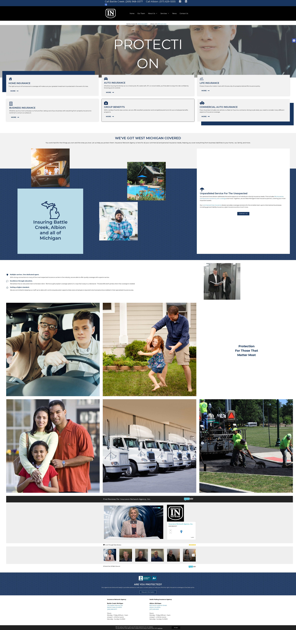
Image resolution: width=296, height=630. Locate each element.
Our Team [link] (141, 13)
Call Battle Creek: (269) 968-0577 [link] (124, 1)
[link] (294, 40)
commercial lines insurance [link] (212, 205)
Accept (176, 627)
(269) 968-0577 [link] (142, 24)
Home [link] (132, 13)
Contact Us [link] (184, 13)
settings (160, 628)
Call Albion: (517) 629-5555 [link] (161, 1)
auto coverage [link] (221, 198)
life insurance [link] (278, 196)
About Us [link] (151, 13)
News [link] (174, 13)
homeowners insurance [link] (208, 198)
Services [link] (163, 13)
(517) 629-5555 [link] (161, 24)
